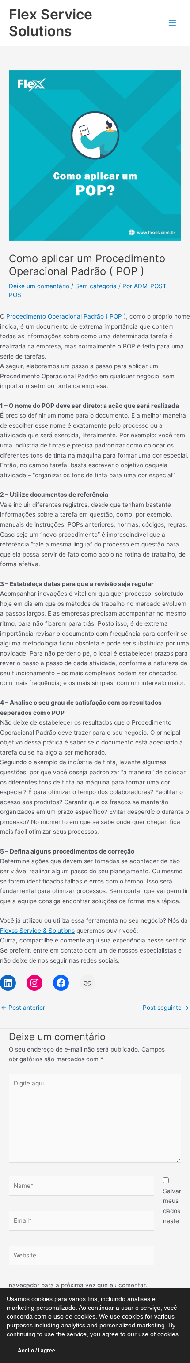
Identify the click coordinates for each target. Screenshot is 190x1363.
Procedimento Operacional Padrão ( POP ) (66, 316)
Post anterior (23, 1007)
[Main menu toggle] (172, 23)
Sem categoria (96, 285)
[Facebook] (61, 983)
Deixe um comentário (39, 285)
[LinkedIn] (8, 983)
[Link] (87, 983)
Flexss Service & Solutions (37, 930)
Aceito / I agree (36, 1350)
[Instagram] (34, 983)
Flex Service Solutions (50, 23)
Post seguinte (166, 1007)
